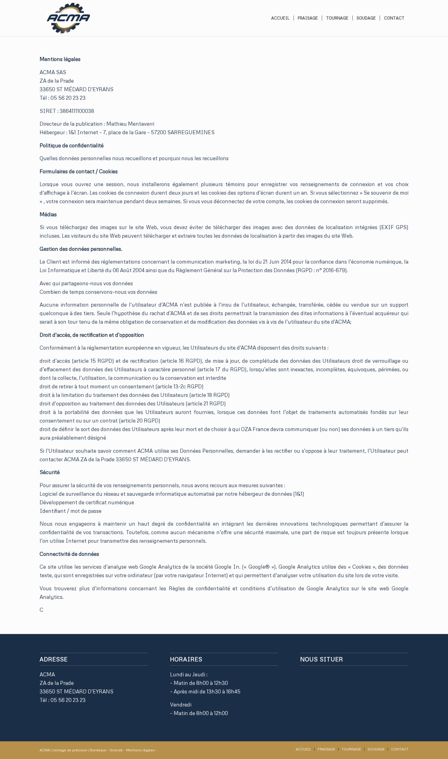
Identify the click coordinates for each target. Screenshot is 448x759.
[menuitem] (280, 18)
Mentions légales (141, 750)
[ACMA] (68, 18)
